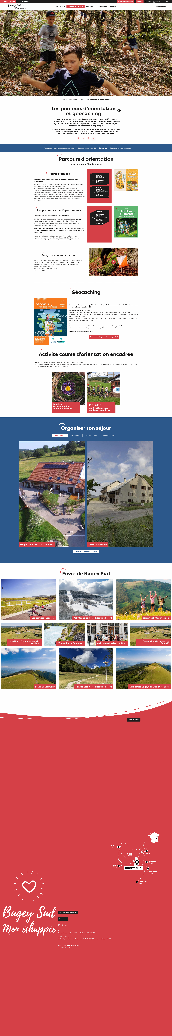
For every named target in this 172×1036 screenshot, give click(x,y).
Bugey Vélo (25, 1)
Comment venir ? (133, 719)
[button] (168, 2)
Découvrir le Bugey (9, 1)
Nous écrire (62, 919)
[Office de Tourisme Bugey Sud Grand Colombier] (17, 6)
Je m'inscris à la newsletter (68, 912)
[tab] (60, 435)
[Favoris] (163, 1)
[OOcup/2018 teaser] (113, 262)
